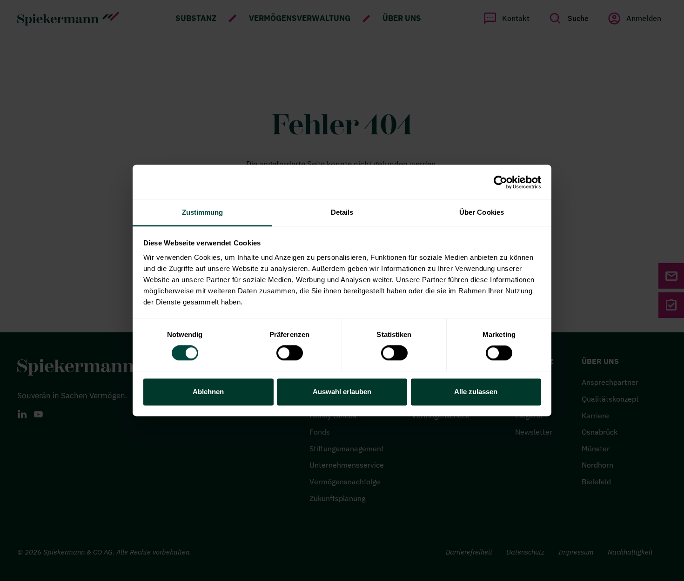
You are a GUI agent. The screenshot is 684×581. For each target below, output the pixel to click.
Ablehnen (208, 392)
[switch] (289, 353)
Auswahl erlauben (342, 392)
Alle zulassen (475, 392)
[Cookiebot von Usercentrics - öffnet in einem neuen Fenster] (500, 182)
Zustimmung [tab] (202, 212)
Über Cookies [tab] (481, 212)
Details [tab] (342, 212)
